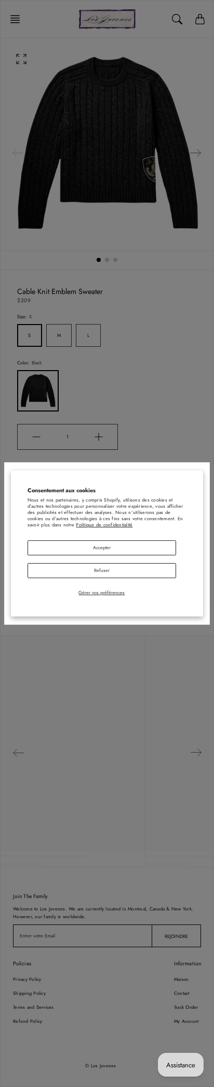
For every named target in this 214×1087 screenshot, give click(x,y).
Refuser (102, 570)
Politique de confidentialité (104, 524)
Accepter (102, 547)
